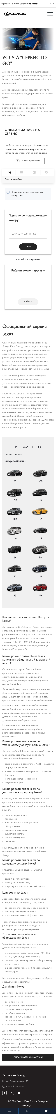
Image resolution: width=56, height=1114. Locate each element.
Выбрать (28, 301)
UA (50, 4)
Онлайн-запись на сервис (28, 1057)
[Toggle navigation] (50, 14)
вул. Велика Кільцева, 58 (17, 1081)
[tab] (9, 172)
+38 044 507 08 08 (15, 1087)
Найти (28, 246)
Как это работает (31, 161)
